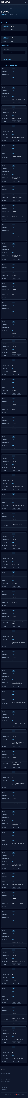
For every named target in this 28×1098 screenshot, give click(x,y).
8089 (13, 252)
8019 (13, 134)
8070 (13, 660)
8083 (13, 194)
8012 (13, 77)
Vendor (14, 82)
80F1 (13, 561)
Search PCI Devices (5, 1079)
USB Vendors (4, 1089)
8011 (13, 115)
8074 (13, 760)
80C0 (13, 330)
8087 (13, 233)
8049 (13, 542)
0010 (13, 483)
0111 (13, 901)
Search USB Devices (5, 1081)
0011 (13, 881)
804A (13, 445)
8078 (13, 679)
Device (19, 82)
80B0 (13, 780)
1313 (13, 71)
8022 (13, 840)
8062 (13, 311)
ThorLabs (6, 8)
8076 (13, 720)
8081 (13, 174)
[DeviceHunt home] (5, 2)
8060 (13, 349)
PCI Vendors (4, 1087)
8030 (13, 426)
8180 (13, 619)
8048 (13, 977)
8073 (13, 739)
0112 (13, 939)
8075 (13, 861)
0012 (13, 920)
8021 (13, 820)
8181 (13, 599)
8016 (13, 407)
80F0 (13, 996)
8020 (13, 801)
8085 (13, 214)
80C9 (13, 580)
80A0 (13, 521)
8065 (13, 292)
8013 (13, 1036)
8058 (13, 464)
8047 (13, 272)
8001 (13, 1015)
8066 (13, 387)
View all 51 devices (7, 59)
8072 (13, 699)
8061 (13, 368)
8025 (13, 1055)
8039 (13, 639)
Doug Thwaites (21, 1094)
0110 (13, 502)
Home (2, 8)
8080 (13, 153)
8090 (13, 958)
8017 (13, 96)
